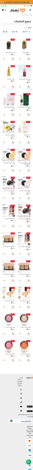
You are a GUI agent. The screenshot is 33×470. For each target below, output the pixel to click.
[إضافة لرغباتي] (20, 226)
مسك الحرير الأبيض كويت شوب (9, 107)
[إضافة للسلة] (28, 226)
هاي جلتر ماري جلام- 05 (10, 354)
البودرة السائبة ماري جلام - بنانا (9, 163)
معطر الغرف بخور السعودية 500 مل (24, 107)
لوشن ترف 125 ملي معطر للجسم (24, 80)
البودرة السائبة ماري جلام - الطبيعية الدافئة (24, 163)
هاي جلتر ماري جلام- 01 (10, 327)
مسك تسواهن (27, 134)
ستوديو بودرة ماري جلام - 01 (9, 274)
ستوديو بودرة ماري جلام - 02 (24, 274)
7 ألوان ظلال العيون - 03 (9, 218)
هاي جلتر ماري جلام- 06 (25, 354)
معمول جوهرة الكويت (10, 52)
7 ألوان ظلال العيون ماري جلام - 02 (24, 247)
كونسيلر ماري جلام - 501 (10, 300)
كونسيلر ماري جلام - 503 (25, 300)
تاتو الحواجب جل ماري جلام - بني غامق (9, 191)
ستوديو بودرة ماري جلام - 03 (9, 246)
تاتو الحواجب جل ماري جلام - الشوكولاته (24, 219)
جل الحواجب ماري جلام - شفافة (10, 135)
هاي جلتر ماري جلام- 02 (25, 327)
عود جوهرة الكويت (26, 52)
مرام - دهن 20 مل (11, 79)
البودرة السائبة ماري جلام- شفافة (24, 191)
